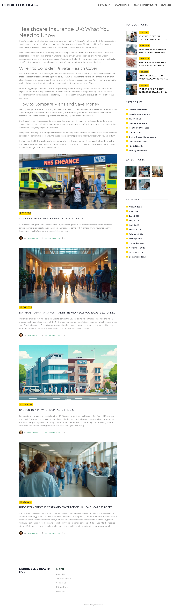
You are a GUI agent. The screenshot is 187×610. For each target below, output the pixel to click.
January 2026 (135, 238)
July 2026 (134, 211)
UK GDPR (60, 591)
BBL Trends (166, 5)
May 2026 (134, 220)
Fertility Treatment (138, 150)
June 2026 (134, 216)
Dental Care (135, 132)
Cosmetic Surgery (138, 123)
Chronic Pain (135, 119)
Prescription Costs (138, 141)
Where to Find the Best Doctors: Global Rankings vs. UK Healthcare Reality (153, 92)
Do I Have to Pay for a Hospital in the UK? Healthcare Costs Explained (67, 312)
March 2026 (135, 229)
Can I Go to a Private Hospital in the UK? (46, 410)
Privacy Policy (62, 587)
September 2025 (137, 257)
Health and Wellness (139, 128)
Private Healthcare (138, 109)
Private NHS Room (121, 5)
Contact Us (61, 583)
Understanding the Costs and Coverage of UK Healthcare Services (65, 507)
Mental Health (136, 146)
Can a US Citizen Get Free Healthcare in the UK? (51, 218)
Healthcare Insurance (52, 238)
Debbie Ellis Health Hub (21, 5)
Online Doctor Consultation (142, 137)
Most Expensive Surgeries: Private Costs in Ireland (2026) (152, 52)
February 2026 (136, 234)
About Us (60, 574)
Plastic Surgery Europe (145, 5)
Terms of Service (63, 578)
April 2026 (134, 225)
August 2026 (135, 207)
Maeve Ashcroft (32, 238)
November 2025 (137, 248)
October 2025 (136, 252)
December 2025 (137, 243)
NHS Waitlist (104, 5)
